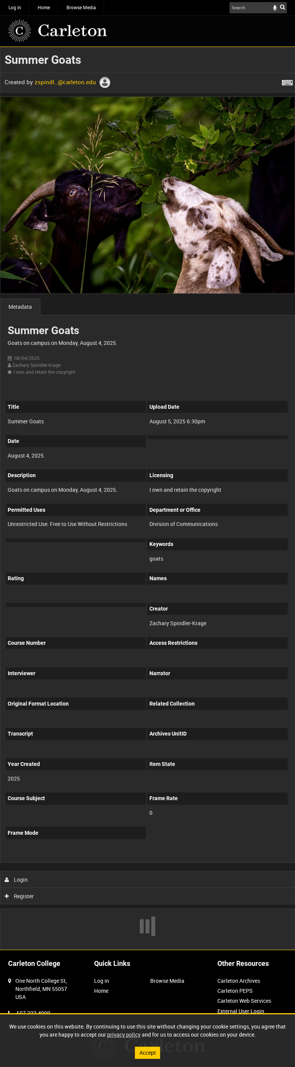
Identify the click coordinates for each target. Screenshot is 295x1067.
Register (23, 896)
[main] (147, 498)
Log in (14, 7)
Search (282, 7)
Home (44, 7)
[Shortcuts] (287, 81)
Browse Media (81, 7)
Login (20, 879)
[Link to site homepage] (57, 30)
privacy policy (124, 1034)
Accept (147, 1052)
